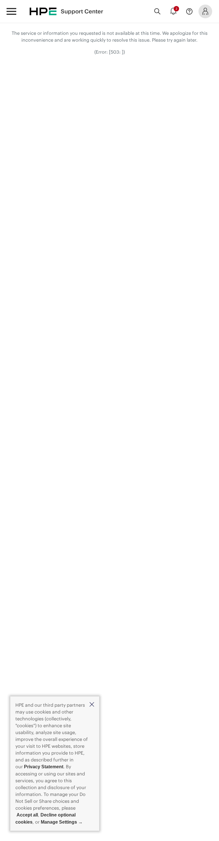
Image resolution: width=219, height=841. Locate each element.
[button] (92, 705)
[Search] (157, 11)
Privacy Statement (43, 766)
